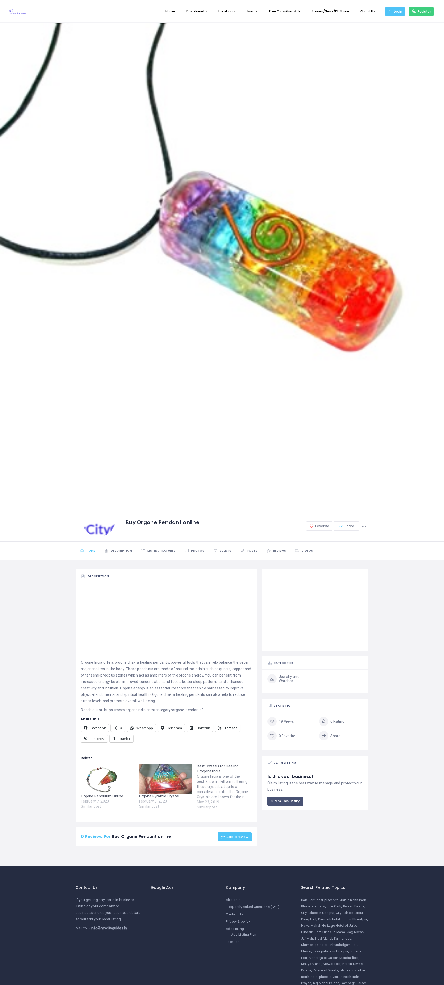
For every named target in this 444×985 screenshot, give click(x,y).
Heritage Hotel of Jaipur (340, 926)
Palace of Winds (325, 970)
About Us (367, 11)
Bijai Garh (334, 906)
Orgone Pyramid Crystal (159, 796)
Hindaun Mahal (334, 932)
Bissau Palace (354, 906)
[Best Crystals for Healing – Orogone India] (226, 787)
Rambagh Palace (354, 983)
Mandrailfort (348, 958)
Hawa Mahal (310, 926)
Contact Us (234, 914)
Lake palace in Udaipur (330, 951)
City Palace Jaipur (349, 913)
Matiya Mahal (311, 964)
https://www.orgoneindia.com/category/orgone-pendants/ (153, 710)
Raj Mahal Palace (326, 983)
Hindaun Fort (311, 932)
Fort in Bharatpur (354, 919)
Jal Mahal (325, 938)
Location (225, 11)
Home (170, 11)
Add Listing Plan (243, 934)
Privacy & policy (238, 921)
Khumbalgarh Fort (315, 945)
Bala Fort (308, 900)
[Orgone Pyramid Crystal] (165, 779)
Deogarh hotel (329, 919)
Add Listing (235, 929)
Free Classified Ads (284, 11)
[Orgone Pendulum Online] (107, 779)
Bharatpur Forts (313, 906)
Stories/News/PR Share (330, 11)
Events (252, 11)
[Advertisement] (166, 623)
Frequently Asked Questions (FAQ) (252, 907)
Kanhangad (343, 938)
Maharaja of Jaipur (323, 958)
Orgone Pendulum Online (102, 796)
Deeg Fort (309, 919)
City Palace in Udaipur (317, 913)
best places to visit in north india (342, 900)
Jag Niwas (355, 932)
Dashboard (195, 11)
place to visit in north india (339, 977)
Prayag (306, 983)
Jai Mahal (308, 938)
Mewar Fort (331, 964)
